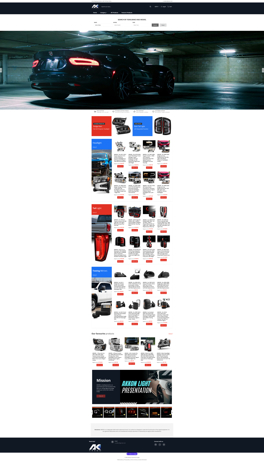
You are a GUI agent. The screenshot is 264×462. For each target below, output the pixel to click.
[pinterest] (163, 444)
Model (115, 22)
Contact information (142, 459)
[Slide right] (263, 70)
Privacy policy (127, 459)
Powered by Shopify (135, 457)
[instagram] (159, 444)
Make (95, 22)
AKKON (129, 457)
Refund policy (120, 459)
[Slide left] (1, 70)
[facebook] (155, 444)
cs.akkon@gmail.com (167, 1)
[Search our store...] (150, 6)
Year (133, 22)
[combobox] (126, 6)
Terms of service (134, 459)
